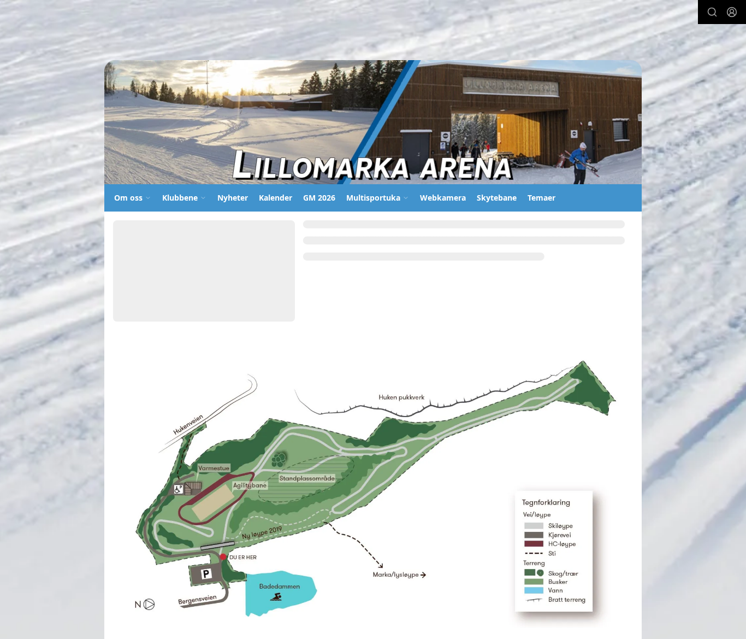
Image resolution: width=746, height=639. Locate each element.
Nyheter (232, 197)
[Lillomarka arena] (373, 122)
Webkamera (443, 197)
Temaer (541, 197)
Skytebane (497, 197)
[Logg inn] (732, 12)
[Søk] (712, 12)
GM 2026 (319, 197)
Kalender (275, 197)
